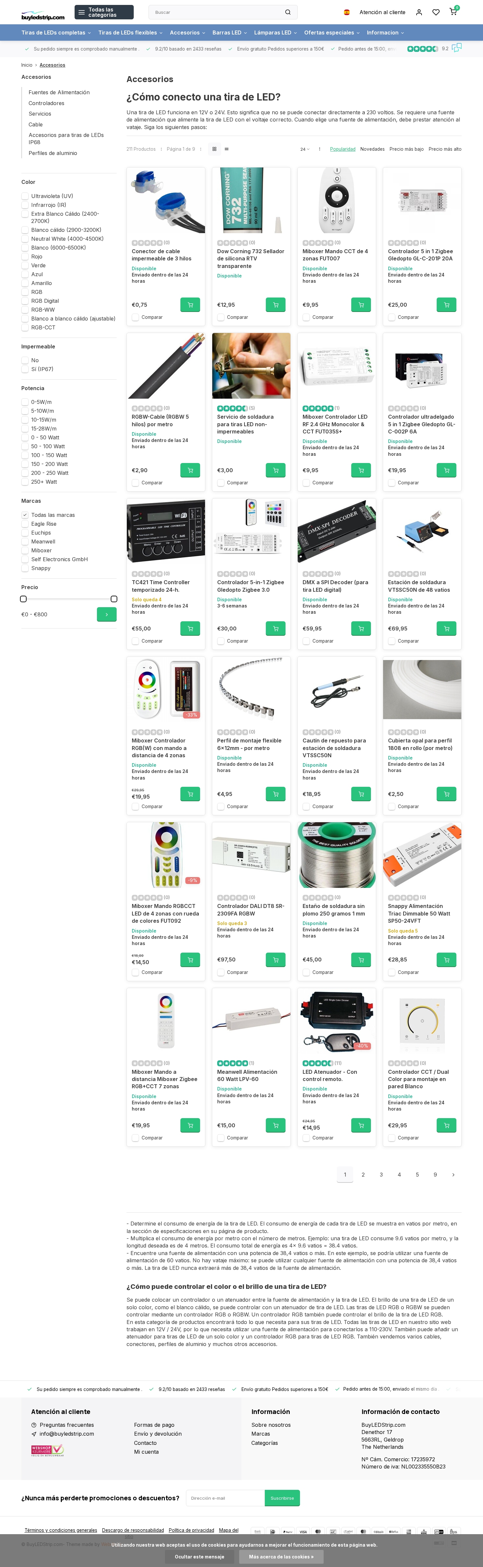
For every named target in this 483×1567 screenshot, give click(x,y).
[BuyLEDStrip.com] (43, 12)
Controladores (46, 103)
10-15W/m (43, 419)
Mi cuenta (146, 1451)
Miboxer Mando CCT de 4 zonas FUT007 (335, 255)
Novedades (372, 149)
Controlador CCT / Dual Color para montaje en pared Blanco (418, 1079)
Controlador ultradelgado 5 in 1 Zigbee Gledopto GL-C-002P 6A (421, 424)
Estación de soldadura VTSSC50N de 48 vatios (419, 586)
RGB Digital (45, 301)
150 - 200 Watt (49, 464)
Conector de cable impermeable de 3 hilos (162, 255)
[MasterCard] (363, 1532)
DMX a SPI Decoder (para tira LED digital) (335, 586)
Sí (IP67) (42, 369)
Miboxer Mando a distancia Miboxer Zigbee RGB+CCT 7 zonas (164, 1079)
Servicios (40, 113)
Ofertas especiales (329, 32)
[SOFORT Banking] (348, 1532)
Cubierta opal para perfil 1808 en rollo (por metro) (420, 744)
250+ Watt (44, 481)
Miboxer (41, 550)
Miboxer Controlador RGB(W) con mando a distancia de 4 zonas (159, 748)
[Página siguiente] (453, 1174)
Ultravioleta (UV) (52, 196)
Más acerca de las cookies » (281, 1556)
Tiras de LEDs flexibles (127, 32)
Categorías (264, 1443)
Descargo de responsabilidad (133, 1530)
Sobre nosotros (271, 1425)
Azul (37, 274)
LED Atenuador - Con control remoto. (330, 1075)
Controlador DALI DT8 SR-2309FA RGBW (251, 909)
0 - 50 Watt (45, 437)
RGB (36, 292)
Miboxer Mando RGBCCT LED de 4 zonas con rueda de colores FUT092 (165, 913)
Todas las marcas (53, 515)
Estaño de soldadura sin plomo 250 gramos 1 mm (334, 909)
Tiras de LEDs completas (53, 32)
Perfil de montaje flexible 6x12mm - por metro (249, 744)
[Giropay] (439, 1532)
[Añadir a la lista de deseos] (195, 177)
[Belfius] (394, 1532)
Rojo (36, 256)
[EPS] (454, 1532)
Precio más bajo (407, 149)
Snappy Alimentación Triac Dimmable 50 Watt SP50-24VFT (419, 913)
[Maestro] (318, 1532)
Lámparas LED (272, 32)
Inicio (27, 65)
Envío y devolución (158, 1433)
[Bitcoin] (378, 1532)
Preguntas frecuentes (67, 1425)
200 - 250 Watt (49, 473)
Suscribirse (282, 1498)
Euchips (41, 532)
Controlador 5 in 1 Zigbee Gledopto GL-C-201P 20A (420, 255)
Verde (38, 265)
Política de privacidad (191, 1530)
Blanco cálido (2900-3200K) (66, 230)
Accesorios (185, 32)
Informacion (383, 32)
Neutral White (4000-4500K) (67, 238)
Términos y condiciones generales (61, 1530)
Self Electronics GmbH (59, 559)
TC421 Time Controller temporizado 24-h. (161, 586)
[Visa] (303, 1532)
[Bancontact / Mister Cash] (333, 1532)
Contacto (145, 1443)
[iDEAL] (273, 1532)
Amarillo (41, 283)
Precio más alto (445, 149)
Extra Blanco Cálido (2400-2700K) (65, 217)
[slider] (23, 599)
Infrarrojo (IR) (48, 205)
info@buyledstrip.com (67, 1433)
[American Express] (409, 1532)
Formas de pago (154, 1425)
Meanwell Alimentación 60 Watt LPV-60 (247, 1075)
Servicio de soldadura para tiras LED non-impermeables (245, 424)
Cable (36, 124)
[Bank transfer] (257, 1532)
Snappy (41, 568)
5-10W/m (42, 411)
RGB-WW (43, 309)
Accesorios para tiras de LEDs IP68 (66, 138)
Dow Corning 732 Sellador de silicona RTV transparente (251, 258)
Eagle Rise (44, 523)
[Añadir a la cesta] (190, 305)
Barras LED (227, 32)
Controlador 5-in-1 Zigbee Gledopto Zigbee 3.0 (250, 586)
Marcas (260, 1433)
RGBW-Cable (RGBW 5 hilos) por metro (160, 420)
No (35, 360)
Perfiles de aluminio (53, 153)
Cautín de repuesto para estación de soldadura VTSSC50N (334, 748)
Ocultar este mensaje (199, 1556)
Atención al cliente (382, 12)
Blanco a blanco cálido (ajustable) (73, 318)
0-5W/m (41, 402)
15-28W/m (44, 428)
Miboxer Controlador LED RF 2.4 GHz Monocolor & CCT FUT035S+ (335, 424)
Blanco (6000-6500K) (58, 247)
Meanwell (43, 541)
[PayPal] (288, 1532)
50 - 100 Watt (48, 446)
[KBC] (424, 1532)
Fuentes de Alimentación (59, 92)
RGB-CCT (43, 327)
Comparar (152, 317)
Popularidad (343, 149)
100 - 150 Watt (49, 455)
